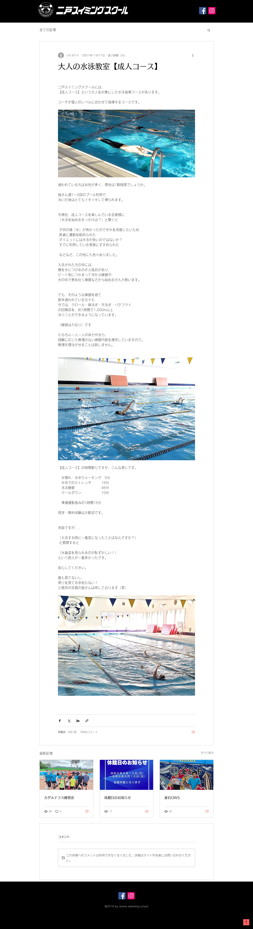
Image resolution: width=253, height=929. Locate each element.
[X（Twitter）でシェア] (69, 720)
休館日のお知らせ (117, 797)
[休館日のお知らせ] (126, 775)
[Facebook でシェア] (59, 720)
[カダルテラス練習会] (66, 775)
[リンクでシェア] (87, 720)
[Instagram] (211, 10)
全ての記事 (47, 29)
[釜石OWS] (186, 775)
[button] (209, 30)
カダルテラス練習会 (59, 797)
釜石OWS (172, 797)
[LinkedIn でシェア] (78, 720)
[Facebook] (202, 10)
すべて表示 (207, 753)
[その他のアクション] (193, 55)
